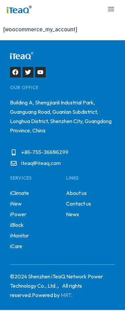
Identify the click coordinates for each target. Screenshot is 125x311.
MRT (66, 295)
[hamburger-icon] (110, 9)
